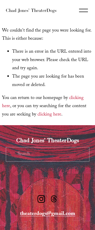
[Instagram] (41, 199)
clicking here (49, 115)
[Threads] (54, 199)
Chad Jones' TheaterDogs (31, 10)
